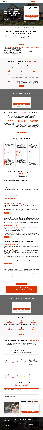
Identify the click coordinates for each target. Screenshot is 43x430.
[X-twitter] (5, 425)
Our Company (25, 1)
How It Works (18, 1)
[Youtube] (8, 425)
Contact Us (24, 423)
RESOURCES (24, 419)
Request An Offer (15, 421)
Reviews (22, 1)
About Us (29, 1)
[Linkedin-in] (6, 425)
